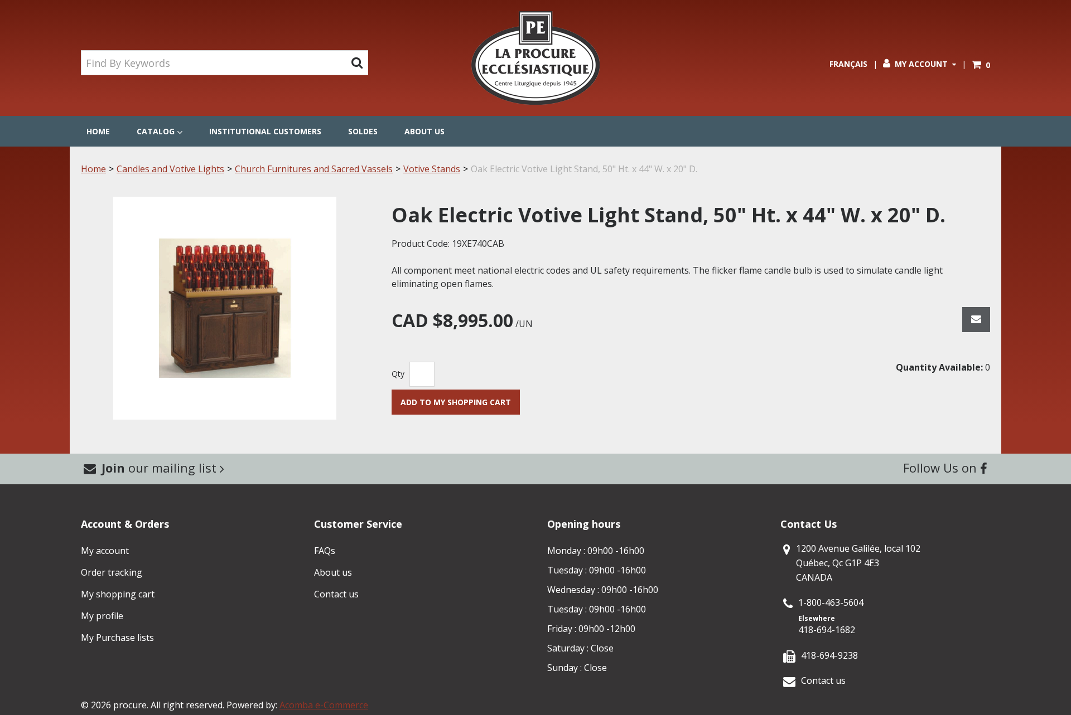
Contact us (336, 594)
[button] (981, 65)
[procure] (535, 58)
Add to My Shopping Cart (456, 402)
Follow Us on (941, 467)
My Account (921, 64)
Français (848, 64)
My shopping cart (118, 594)
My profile (102, 616)
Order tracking (111, 572)
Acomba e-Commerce (323, 705)
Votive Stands (431, 169)
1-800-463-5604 (830, 602)
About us (424, 131)
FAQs (324, 550)
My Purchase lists (117, 637)
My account (105, 550)
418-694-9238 (829, 655)
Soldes (363, 131)
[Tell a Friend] (976, 319)
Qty (398, 373)
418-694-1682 (826, 630)
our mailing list (161, 467)
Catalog (156, 131)
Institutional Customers (265, 131)
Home (98, 131)
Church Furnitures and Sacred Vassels (314, 169)
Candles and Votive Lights (170, 169)
